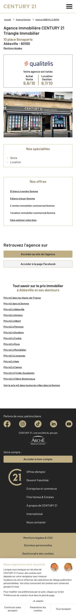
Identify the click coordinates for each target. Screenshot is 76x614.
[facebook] (7, 423)
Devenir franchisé (38, 480)
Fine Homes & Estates (40, 497)
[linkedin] (53, 423)
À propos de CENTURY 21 (42, 505)
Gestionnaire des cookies (38, 553)
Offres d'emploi (36, 471)
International (35, 513)
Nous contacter (36, 522)
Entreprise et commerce (42, 488)
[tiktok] (38, 423)
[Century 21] (20, 6)
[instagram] (22, 423)
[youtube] (68, 423)
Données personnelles (38, 545)
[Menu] (69, 6)
